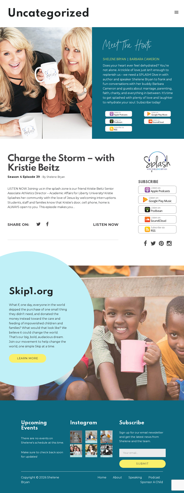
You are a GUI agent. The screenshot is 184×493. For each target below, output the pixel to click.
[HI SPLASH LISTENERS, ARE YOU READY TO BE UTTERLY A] (107, 451)
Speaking (135, 477)
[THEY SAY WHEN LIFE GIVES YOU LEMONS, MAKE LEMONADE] (92, 437)
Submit (142, 463)
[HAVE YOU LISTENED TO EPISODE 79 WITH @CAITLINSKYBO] (77, 451)
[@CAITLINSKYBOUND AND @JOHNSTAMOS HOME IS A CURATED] (107, 437)
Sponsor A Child (151, 482)
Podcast (154, 477)
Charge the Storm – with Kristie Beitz (61, 163)
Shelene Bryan (114, 59)
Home (102, 477)
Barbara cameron (144, 59)
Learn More (27, 358)
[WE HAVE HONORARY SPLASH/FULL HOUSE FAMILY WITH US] (92, 451)
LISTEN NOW (105, 224)
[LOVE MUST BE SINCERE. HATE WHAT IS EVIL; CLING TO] (77, 437)
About (117, 477)
